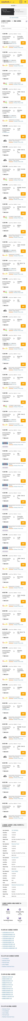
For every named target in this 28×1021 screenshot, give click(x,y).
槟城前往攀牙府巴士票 (7, 994)
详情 (22, 47)
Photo (19, 47)
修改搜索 (13, 5)
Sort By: (3, 26)
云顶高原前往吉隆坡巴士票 (8, 946)
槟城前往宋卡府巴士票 (7, 977)
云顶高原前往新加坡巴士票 (8, 934)
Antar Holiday (15, 871)
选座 (23, 43)
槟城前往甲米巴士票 (7, 983)
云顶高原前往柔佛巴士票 (8, 938)
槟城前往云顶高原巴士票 (8, 996)
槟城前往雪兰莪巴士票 (7, 988)
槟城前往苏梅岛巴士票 (7, 992)
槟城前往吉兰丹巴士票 (7, 984)
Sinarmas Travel (15, 844)
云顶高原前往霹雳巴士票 (8, 940)
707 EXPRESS (15, 830)
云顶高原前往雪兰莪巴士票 (8, 944)
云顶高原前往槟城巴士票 (8, 942)
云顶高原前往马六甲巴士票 (8, 936)
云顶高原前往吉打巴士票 (8, 932)
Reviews (15, 47)
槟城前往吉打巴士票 (7, 986)
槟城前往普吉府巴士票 (7, 981)
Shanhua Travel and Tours (18, 885)
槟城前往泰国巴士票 (7, 998)
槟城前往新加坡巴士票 (7, 990)
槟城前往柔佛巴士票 (7, 979)
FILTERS (14, 17)
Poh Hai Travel (15, 857)
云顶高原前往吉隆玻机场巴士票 (9, 948)
